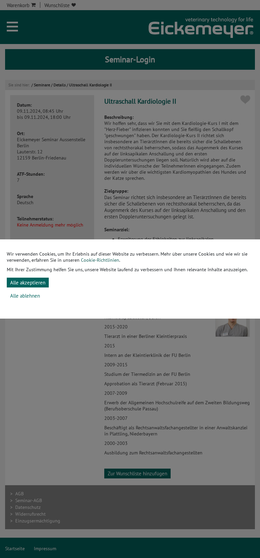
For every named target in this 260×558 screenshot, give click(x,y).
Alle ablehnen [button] (25, 296)
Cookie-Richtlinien (100, 260)
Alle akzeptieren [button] (27, 282)
